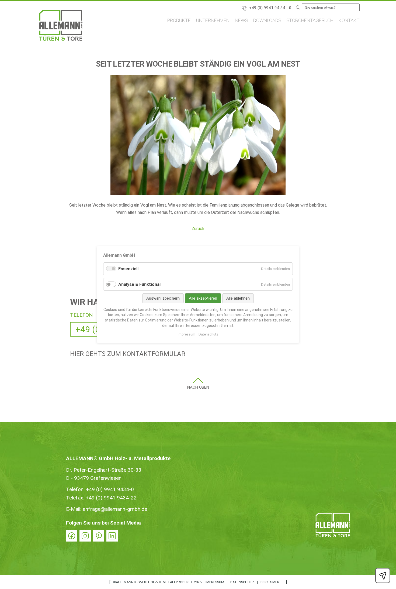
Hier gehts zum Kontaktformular (127, 354)
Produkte (179, 20)
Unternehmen (213, 20)
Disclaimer (269, 582)
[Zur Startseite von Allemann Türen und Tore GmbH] (60, 26)
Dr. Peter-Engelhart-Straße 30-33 (103, 470)
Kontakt (349, 20)
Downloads (267, 20)
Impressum (215, 582)
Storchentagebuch (309, 20)
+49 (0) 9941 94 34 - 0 (270, 7)
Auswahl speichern (163, 298)
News (241, 20)
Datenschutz (242, 582)
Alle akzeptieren (203, 298)
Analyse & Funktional (139, 284)
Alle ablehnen (238, 298)
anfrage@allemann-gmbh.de (115, 509)
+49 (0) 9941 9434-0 (110, 489)
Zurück (198, 228)
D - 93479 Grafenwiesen (93, 478)
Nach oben (198, 387)
